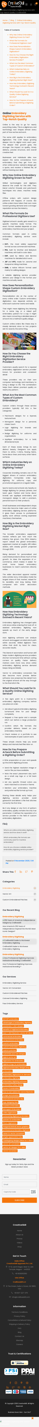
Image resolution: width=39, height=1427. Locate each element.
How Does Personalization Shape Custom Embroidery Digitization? (20, 49)
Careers (19, 1344)
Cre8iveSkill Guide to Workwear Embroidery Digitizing (15, 947)
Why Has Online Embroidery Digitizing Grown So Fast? (20, 36)
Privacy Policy (19, 1316)
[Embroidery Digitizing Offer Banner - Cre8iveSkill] (17, 1422)
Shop (19, 1247)
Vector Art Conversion (12, 988)
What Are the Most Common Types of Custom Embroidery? (21, 64)
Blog (12, 20)
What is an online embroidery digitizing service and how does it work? (18, 831)
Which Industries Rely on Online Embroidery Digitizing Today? (20, 71)
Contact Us (19, 1336)
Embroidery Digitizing (11, 888)
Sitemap (19, 1340)
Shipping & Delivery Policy (19, 1324)
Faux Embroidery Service (13, 1003)
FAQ (19, 1328)
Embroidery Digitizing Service (14, 983)
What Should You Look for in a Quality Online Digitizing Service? (21, 94)
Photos (19, 1238)
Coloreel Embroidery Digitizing (15, 998)
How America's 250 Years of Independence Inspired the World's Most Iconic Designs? (19, 929)
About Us (19, 1234)
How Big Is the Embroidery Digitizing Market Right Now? (20, 78)
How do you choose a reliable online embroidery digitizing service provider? (18, 848)
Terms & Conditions (20, 1312)
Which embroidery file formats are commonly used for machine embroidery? (17, 839)
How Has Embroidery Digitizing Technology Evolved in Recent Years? (21, 86)
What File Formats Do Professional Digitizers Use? (20, 41)
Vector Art (7, 894)
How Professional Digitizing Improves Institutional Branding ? (17, 965)
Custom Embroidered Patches (15, 899)
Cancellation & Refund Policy (19, 1320)
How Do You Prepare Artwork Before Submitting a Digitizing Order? (21, 103)
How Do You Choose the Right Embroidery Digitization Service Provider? (21, 57)
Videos (19, 1242)
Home (5, 20)
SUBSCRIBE (19, 1200)
